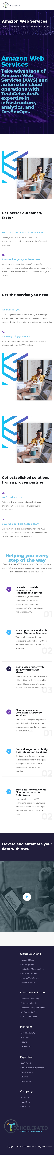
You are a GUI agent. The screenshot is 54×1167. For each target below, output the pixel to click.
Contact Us (25, 1106)
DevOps (24, 1076)
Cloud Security (26, 1072)
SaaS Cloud (25, 1063)
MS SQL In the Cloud (29, 1012)
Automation (25, 1037)
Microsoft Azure (27, 982)
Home (4, 26)
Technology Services (18, 26)
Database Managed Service (32, 1007)
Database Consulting (29, 998)
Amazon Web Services (30, 978)
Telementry (25, 1046)
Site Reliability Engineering (32, 1067)
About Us (24, 1097)
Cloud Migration (27, 964)
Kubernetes (25, 1081)
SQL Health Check (28, 1016)
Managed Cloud (27, 960)
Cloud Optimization (28, 973)
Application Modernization (32, 969)
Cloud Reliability (27, 1032)
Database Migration (29, 1003)
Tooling (23, 1042)
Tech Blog (25, 1102)
